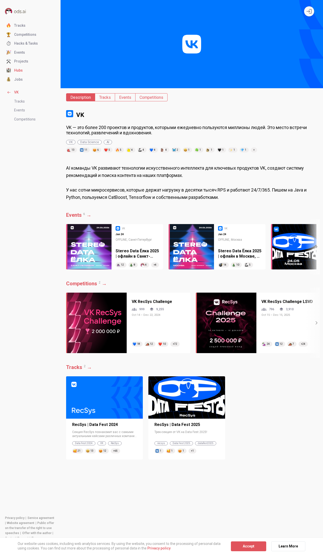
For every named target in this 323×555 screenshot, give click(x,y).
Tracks (19, 25)
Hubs (18, 70)
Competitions (25, 35)
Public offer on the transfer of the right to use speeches (29, 528)
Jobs (18, 79)
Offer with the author (36, 533)
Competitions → (86, 284)
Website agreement (20, 523)
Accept (248, 546)
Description (80, 97)
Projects (21, 61)
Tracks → (79, 367)
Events (19, 52)
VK (16, 92)
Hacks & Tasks (26, 43)
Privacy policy (14, 518)
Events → (78, 215)
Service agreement (41, 518)
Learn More (288, 546)
